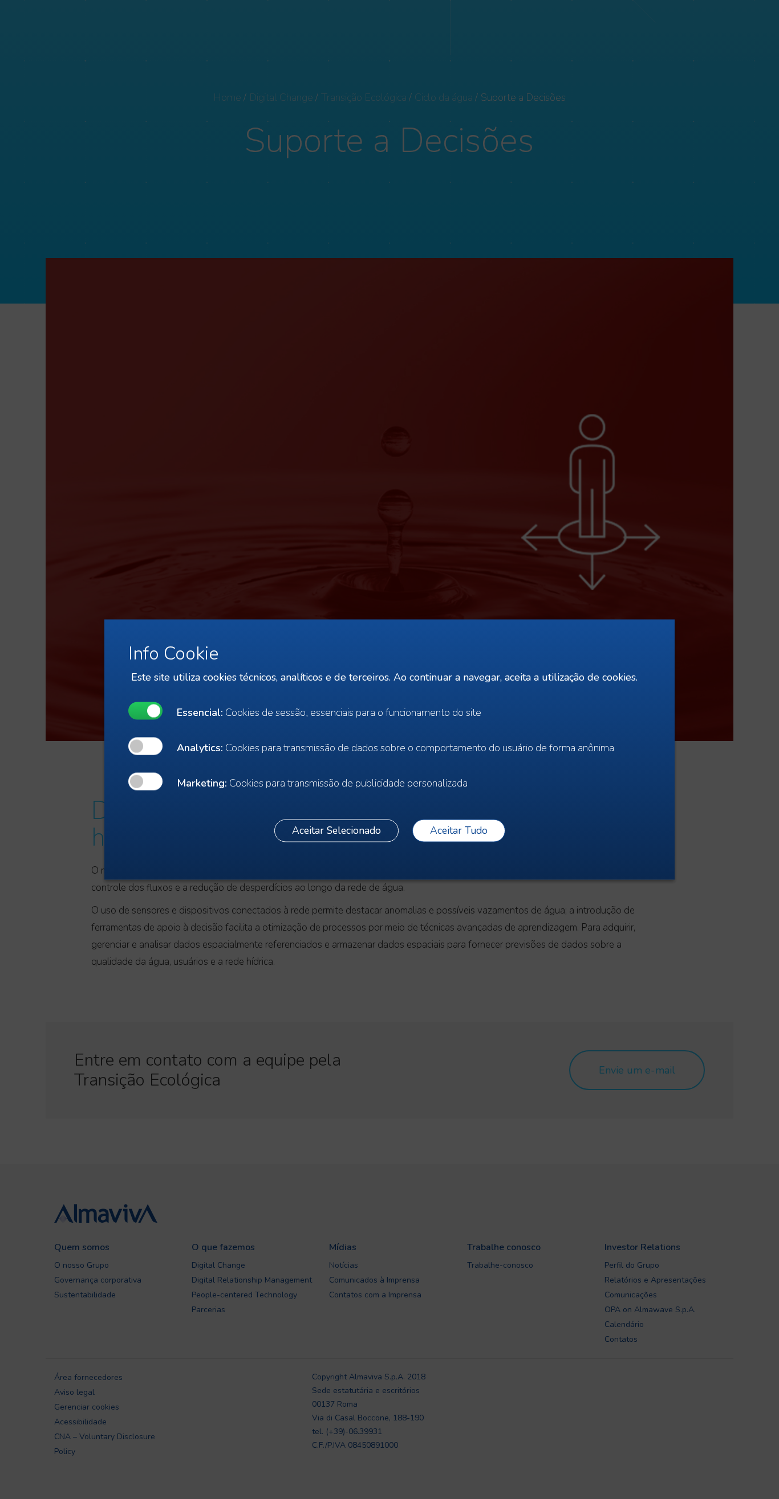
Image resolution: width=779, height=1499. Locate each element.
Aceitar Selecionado (336, 830)
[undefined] (145, 710)
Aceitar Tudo (459, 830)
